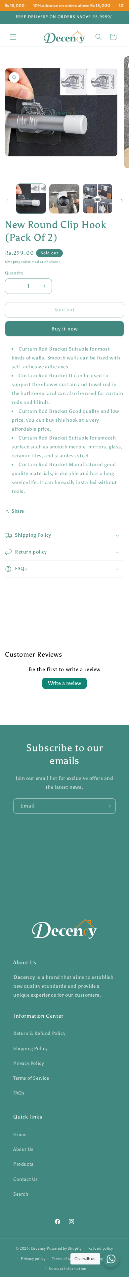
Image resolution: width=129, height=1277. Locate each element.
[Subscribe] (108, 806)
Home (19, 1134)
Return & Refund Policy (39, 1033)
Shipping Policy (30, 1048)
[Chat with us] (111, 1259)
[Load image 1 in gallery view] (31, 198)
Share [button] (18, 511)
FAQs (18, 1093)
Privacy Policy (28, 1063)
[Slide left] (7, 200)
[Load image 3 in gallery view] (97, 198)
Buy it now (64, 329)
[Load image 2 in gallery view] (64, 198)
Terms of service (66, 1259)
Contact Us (25, 1179)
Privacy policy (33, 1259)
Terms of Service (31, 1078)
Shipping (13, 262)
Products (23, 1164)
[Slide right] (121, 200)
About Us (23, 1149)
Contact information (68, 1268)
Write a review (64, 683)
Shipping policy (101, 1259)
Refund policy (100, 1248)
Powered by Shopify (64, 1248)
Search (20, 1194)
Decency (38, 1248)
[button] (13, 37)
